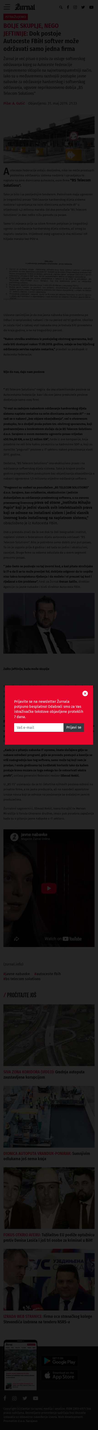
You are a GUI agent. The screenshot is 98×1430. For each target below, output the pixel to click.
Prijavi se (73, 727)
